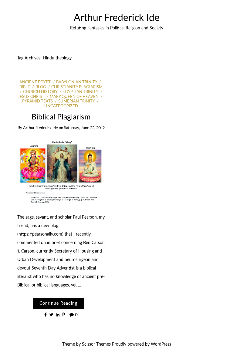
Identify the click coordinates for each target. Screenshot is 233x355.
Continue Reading (58, 303)
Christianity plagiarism (77, 87)
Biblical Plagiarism (61, 117)
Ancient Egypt (35, 82)
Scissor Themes (96, 344)
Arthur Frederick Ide (117, 18)
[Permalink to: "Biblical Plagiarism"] (61, 171)
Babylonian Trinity (76, 82)
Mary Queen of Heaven (74, 97)
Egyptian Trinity (80, 92)
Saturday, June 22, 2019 (84, 128)
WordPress (161, 344)
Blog (40, 87)
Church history (40, 92)
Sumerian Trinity (76, 101)
